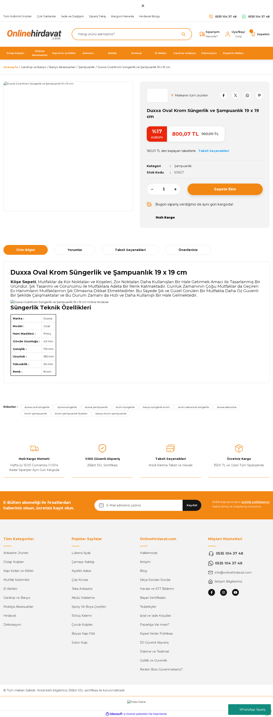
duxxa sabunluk (227, 407)
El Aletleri (10, 589)
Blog (143, 571)
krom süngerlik (125, 407)
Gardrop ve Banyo (16, 598)
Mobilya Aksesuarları (18, 607)
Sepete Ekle (225, 189)
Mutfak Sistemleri (16, 580)
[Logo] (33, 33)
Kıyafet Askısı (81, 571)
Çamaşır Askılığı (83, 562)
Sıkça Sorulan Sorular (155, 580)
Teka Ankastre (82, 589)
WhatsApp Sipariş (253, 709)
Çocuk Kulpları (82, 625)
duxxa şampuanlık (96, 407)
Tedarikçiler (148, 607)
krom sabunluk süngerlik (193, 407)
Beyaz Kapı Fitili (83, 633)
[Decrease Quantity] (150, 189)
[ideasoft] (114, 714)
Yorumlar (75, 250)
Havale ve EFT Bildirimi (157, 589)
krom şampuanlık (36, 413)
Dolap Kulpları (13, 562)
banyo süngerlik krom (156, 407)
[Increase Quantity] (177, 189)
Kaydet (192, 505)
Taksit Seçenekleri (130, 250)
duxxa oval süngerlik (37, 407)
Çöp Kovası (80, 580)
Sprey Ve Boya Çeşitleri (89, 607)
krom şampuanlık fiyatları (71, 413)
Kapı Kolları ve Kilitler (18, 571)
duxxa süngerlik (67, 407)
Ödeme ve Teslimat (154, 651)
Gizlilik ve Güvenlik (153, 660)
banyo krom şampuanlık (111, 413)
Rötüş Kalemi (82, 616)
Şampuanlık (183, 166)
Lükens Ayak (81, 553)
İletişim (145, 562)
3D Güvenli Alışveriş (154, 642)
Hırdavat (9, 616)
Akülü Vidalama (83, 598)
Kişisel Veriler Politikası (156, 633)
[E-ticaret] (135, 714)
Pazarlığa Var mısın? (154, 625)
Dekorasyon (12, 625)
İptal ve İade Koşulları (155, 616)
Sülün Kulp (79, 642)
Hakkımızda (148, 553)
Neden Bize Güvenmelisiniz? (161, 669)
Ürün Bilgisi (25, 250)
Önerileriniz (188, 250)
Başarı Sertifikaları (153, 598)
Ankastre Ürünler (15, 553)
